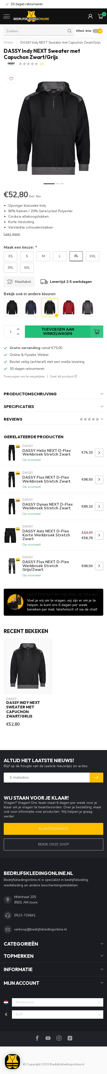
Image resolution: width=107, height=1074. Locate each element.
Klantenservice (53, 828)
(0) (42, 64)
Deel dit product (62, 376)
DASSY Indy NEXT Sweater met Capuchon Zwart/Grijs (60, 42)
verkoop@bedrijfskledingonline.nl (40, 929)
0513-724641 (25, 915)
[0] (100, 16)
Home (8, 42)
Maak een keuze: (20, 247)
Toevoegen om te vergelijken (24, 376)
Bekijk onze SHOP (53, 844)
